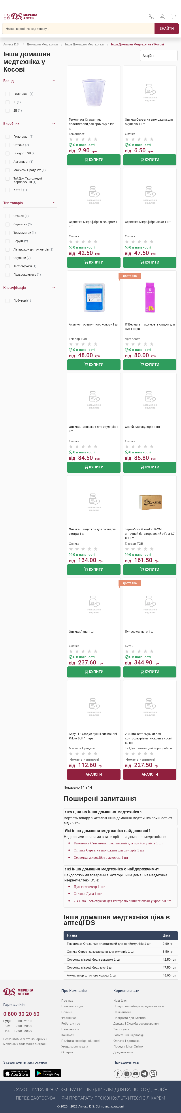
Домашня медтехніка (42, 44)
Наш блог (120, 1000)
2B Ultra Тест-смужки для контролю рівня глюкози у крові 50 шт (122, 901)
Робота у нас (70, 1023)
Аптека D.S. (11, 44)
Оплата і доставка (126, 1040)
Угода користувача (74, 1046)
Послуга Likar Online (128, 1046)
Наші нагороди (72, 1006)
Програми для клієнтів (129, 1017)
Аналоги (94, 774)
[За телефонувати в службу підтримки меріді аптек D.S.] (151, 18)
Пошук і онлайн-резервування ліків (138, 1006)
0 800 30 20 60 (21, 1014)
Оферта (67, 1052)
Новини (66, 1012)
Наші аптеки (122, 1012)
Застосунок (121, 1029)
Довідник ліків (123, 1052)
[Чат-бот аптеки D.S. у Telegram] (144, 1073)
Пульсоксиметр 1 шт (89, 887)
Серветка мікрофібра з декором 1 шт (101, 857)
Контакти (67, 1035)
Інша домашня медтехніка (84, 44)
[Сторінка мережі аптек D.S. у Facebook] (117, 1073)
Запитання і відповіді (128, 1035)
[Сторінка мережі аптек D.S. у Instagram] (126, 1073)
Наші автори (70, 1029)
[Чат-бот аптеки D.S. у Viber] (153, 1073)
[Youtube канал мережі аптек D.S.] (135, 1073)
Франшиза (68, 1017)
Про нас (67, 1000)
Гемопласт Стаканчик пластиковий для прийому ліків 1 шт (118, 843)
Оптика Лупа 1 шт (88, 894)
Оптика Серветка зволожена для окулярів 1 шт (109, 850)
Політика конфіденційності (80, 1040)
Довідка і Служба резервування (136, 1023)
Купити (96, 160)
